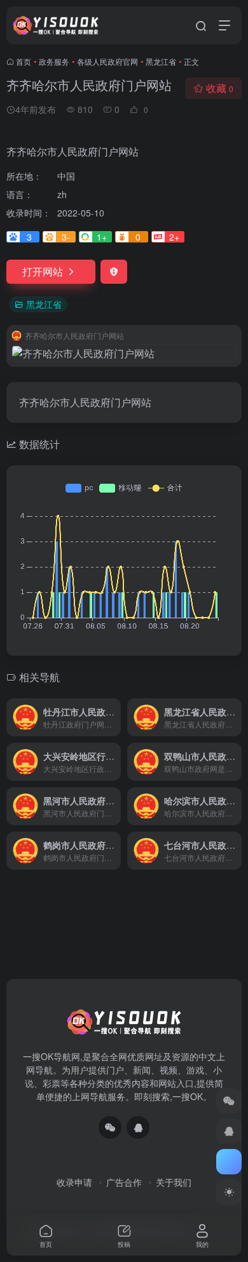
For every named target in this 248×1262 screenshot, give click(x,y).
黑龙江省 (161, 61)
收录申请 (74, 1182)
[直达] (114, 717)
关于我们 (173, 1182)
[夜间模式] (229, 1192)
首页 (23, 61)
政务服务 (54, 61)
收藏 (219, 88)
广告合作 (124, 1182)
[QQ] (138, 1127)
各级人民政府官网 (107, 61)
